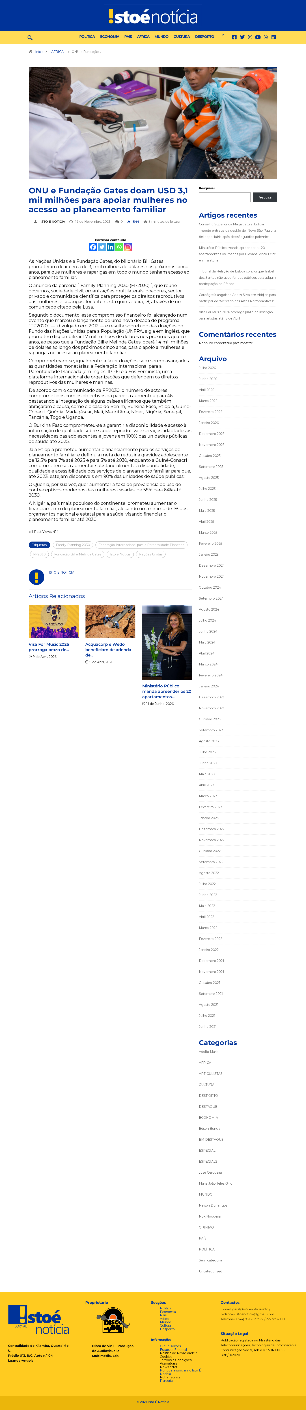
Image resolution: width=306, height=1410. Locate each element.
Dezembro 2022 (211, 829)
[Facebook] (93, 247)
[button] (221, 35)
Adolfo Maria (208, 1052)
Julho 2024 (207, 620)
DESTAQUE (208, 1107)
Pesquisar (207, 188)
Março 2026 (208, 401)
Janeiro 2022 (209, 950)
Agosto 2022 (209, 873)
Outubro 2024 (210, 587)
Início (39, 52)
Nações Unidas (150, 554)
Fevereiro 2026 (210, 412)
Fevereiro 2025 (210, 544)
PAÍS (127, 37)
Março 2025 (208, 533)
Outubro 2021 (209, 983)
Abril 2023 (206, 785)
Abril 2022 (206, 917)
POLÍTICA (87, 37)
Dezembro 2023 (211, 697)
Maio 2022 (207, 906)
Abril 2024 (206, 653)
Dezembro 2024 (212, 566)
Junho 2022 (208, 895)
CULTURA (182, 37)
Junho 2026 (208, 379)
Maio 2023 (207, 774)
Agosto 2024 (209, 609)
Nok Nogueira (210, 1216)
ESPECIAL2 (208, 1162)
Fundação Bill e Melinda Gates (77, 554)
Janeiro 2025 (208, 555)
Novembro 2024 (212, 576)
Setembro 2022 (211, 862)
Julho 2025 (207, 489)
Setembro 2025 (211, 467)
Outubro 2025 (209, 456)
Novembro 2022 (211, 840)
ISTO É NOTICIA (53, 222)
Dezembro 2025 (211, 434)
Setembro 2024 (211, 598)
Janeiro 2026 (209, 423)
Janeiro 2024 (209, 686)
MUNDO (161, 37)
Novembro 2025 (211, 445)
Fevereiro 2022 (210, 939)
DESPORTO (204, 37)
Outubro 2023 (210, 719)
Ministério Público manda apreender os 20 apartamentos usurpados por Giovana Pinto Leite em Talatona (237, 254)
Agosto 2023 (209, 741)
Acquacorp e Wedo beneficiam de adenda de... (105, 650)
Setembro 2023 (211, 730)
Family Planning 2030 (73, 545)
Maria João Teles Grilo (215, 1183)
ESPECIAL (207, 1151)
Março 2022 (208, 928)
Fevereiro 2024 (210, 675)
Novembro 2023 (211, 708)
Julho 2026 (207, 368)
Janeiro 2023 (209, 818)
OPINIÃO (206, 1227)
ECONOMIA (109, 37)
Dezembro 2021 (211, 961)
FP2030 (39, 554)
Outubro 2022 (210, 851)
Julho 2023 (207, 752)
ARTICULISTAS (210, 1074)
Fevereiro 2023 (210, 807)
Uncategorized (210, 1271)
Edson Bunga (209, 1129)
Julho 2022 (207, 884)
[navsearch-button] (30, 37)
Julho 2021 (207, 1016)
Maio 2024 (207, 642)
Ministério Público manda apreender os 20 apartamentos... (163, 691)
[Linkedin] (274, 37)
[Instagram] (128, 247)
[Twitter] (242, 37)
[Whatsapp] (119, 247)
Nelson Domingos (213, 1205)
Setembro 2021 (211, 994)
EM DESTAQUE (211, 1140)
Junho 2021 (208, 1027)
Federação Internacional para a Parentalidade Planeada (141, 545)
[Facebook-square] (234, 37)
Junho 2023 (208, 763)
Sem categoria (210, 1260)
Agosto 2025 (209, 478)
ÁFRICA (143, 37)
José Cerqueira (210, 1172)
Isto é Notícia (120, 554)
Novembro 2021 (211, 972)
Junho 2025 (208, 500)
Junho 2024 (208, 631)
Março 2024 (208, 664)
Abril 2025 (206, 522)
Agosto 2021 (208, 1005)
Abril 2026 (206, 390)
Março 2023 (208, 796)
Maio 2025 (207, 511)
